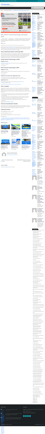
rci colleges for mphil (36, 377)
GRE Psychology (35, 278)
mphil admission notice (12, 39)
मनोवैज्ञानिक (34, 399)
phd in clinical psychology (37, 351)
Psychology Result (36, 366)
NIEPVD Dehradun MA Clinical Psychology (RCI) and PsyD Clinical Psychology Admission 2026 (26, 133)
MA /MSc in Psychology (5, 63)
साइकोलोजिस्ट (34, 402)
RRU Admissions (7, 118)
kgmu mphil (35, 298)
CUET (34, 259)
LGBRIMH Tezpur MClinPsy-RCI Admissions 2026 (4, 146)
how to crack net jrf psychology (38, 289)
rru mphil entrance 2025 (9, 119)
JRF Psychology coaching (37, 296)
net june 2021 (35, 343)
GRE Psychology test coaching (38, 285)
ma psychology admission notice (38, 311)
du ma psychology (36, 269)
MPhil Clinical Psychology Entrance (15, 40)
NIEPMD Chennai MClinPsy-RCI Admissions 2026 (14, 146)
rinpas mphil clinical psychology (38, 384)
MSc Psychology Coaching (37, 335)
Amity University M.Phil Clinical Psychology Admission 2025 (12, 84)
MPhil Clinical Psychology (20, 39)
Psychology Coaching (36, 356)
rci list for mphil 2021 (36, 379)
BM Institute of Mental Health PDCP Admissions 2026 (26, 146)
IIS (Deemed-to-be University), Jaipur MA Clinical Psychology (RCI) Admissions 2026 (15, 133)
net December (35, 336)
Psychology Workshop (36, 367)
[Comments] (36, 97)
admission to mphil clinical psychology (21, 38)
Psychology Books (36, 355)
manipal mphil (35, 317)
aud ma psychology (36, 240)
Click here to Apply (10, 101)
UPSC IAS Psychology (36, 392)
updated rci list (35, 388)
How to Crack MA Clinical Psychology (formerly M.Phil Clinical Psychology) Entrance (40, 90)
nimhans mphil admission (37, 347)
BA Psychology (35, 241)
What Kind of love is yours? (40, 61)
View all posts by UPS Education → (13, 154)
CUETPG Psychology (36, 266)
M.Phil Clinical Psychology (37, 304)
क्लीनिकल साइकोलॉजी (35, 395)
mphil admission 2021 (36, 319)
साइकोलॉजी (34, 401)
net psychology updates (37, 344)
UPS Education (5, 4)
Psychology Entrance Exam (37, 360)
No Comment (3, 41)
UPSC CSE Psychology (36, 391)
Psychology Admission (25, 40)
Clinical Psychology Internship (38, 254)
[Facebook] (38, 1)
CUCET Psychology (36, 258)
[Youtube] (41, 1)
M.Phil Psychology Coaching (37, 305)
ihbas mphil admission (36, 291)
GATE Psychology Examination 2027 (4, 131)
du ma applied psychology (37, 267)
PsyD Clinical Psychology (37, 369)
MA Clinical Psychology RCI (37, 307)
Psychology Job (35, 363)
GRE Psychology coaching (37, 280)
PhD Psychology (35, 352)
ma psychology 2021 (36, 310)
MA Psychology (35, 308)
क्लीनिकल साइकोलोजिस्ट (36, 396)
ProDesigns (42, 424)
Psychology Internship (36, 362)
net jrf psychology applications (38, 338)
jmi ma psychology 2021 (37, 295)
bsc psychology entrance (37, 251)
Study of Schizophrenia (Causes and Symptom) (40, 82)
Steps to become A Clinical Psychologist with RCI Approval (40, 68)
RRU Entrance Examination (14, 118)
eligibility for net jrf (36, 270)
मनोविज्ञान (34, 398)
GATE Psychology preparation (38, 274)
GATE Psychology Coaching (37, 273)
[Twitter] (43, 1)
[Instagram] (40, 1)
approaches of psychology (37, 238)
